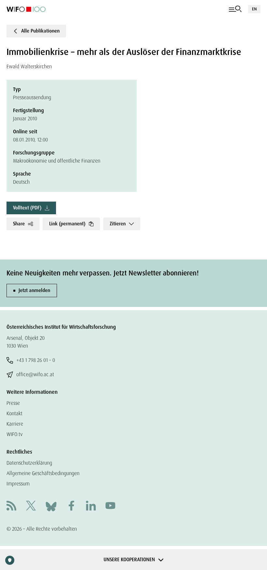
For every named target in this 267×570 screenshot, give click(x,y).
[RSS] (11, 506)
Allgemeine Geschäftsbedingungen (43, 473)
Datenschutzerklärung (29, 462)
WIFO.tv (15, 434)
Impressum (18, 483)
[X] (31, 506)
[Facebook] (71, 506)
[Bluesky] (51, 506)
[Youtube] (110, 506)
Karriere (15, 423)
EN (254, 9)
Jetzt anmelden (34, 290)
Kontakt (14, 413)
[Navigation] (235, 9)
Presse (13, 403)
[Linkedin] (91, 506)
